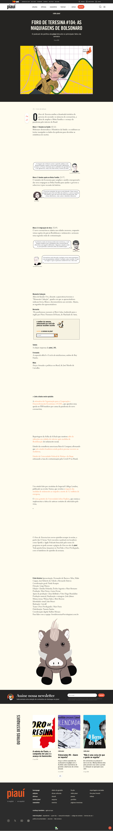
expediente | (47, 815)
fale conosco (57, 819)
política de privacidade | (40, 819)
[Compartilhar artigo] (27, 120)
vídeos (92, 796)
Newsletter (36, 802)
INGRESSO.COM (26, 1)
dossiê (54, 796)
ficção (73, 790)
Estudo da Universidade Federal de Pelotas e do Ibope (53, 456)
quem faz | (54, 815)
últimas (43, 7)
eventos (54, 802)
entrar (74, 7)
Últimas (35, 796)
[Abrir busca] (100, 7)
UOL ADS (57, 1)
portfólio (73, 799)
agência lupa (49, 810)
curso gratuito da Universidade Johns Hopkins (52, 499)
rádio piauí (74, 793)
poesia (73, 796)
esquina (54, 799)
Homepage (36, 790)
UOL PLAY (51, 1)
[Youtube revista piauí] (22, 821)
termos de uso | (89, 815)
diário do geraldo (57, 790)
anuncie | (51, 819)
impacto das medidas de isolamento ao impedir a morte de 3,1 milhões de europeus (56, 491)
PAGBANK (39, 1)
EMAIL (99, 1)
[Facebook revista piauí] (8, 821)
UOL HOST (33, 1)
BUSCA (83, 1)
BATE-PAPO (91, 1)
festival (63, 7)
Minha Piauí (36, 799)
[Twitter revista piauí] (15, 821)
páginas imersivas (76, 802)
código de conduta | (78, 815)
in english (10, 801)
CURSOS (45, 1)
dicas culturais (56, 793)
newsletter (53, 7)
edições (34, 7)
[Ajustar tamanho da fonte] (27, 116)
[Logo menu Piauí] (11, 7)
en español (20, 801)
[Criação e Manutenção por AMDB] (56, 828)
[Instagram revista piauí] (28, 821)
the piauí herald (95, 793)
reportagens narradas (97, 790)
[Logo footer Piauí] (18, 794)
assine (101, 695)
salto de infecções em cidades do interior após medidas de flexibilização (53, 439)
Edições (35, 793)
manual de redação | (64, 815)
